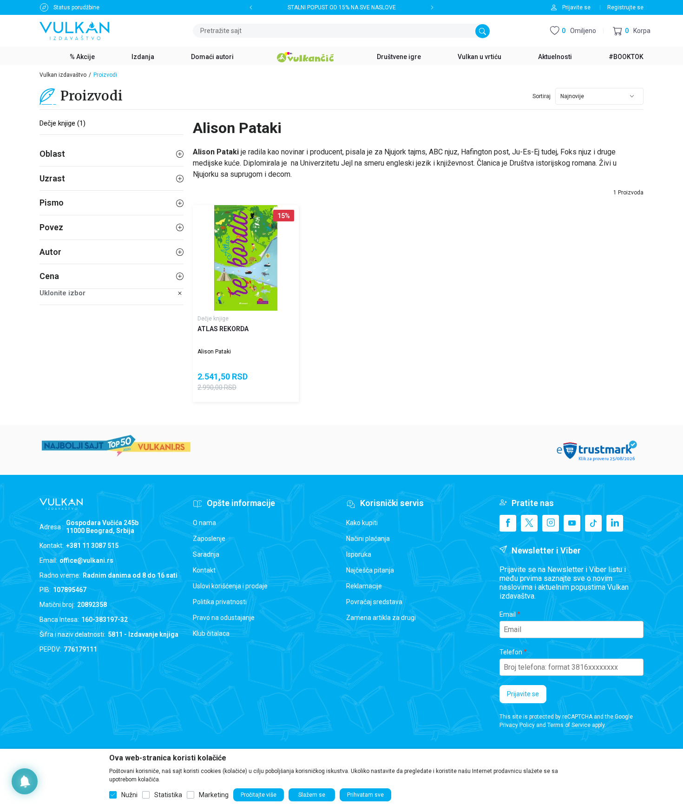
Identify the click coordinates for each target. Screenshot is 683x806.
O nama (204, 522)
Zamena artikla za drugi (381, 617)
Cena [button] (49, 276)
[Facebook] (507, 523)
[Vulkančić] (305, 56)
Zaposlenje (209, 538)
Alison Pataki (214, 351)
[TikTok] (593, 523)
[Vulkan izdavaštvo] (74, 30)
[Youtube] (572, 523)
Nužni (129, 795)
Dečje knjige (213, 318)
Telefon (510, 652)
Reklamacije (364, 586)
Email (507, 614)
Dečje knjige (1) (62, 123)
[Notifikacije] (25, 781)
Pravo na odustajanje (224, 617)
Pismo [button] (51, 202)
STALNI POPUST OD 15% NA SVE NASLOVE (342, 7)
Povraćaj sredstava (374, 602)
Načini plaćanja (368, 538)
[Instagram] (550, 523)
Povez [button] (51, 227)
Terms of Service (569, 725)
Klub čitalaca (211, 633)
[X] (529, 523)
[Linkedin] (614, 523)
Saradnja (206, 554)
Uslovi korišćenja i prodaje (230, 586)
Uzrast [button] (52, 178)
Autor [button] (50, 252)
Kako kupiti (362, 522)
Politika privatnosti (220, 602)
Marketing (214, 795)
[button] (631, 31)
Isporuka (358, 554)
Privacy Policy (517, 725)
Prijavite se (523, 694)
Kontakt (204, 570)
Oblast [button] (52, 154)
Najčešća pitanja (370, 570)
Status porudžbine (76, 7)
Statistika (168, 795)
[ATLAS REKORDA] (246, 258)
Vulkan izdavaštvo (62, 75)
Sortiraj (541, 96)
